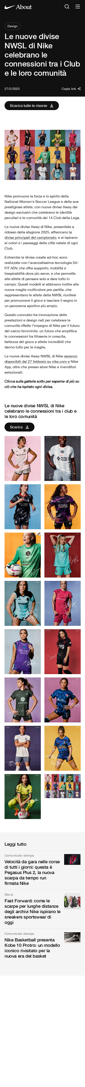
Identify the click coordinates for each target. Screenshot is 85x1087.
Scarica (16, 427)
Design (12, 26)
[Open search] (67, 7)
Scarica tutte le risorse (28, 105)
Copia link (69, 89)
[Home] (18, 6)
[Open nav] (77, 7)
